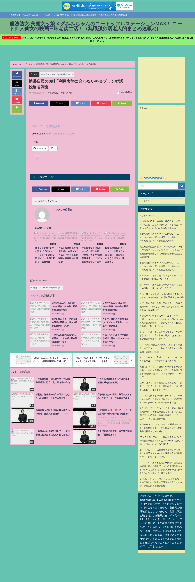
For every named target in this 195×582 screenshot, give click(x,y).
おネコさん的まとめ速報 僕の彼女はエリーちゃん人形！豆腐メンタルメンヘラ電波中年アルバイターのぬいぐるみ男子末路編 (161, 224)
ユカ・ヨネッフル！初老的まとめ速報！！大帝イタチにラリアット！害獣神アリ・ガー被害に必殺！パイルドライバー (161, 386)
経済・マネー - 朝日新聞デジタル (58, 74)
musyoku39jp (126, 92)
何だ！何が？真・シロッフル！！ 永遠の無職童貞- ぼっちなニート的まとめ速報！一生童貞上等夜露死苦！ (161, 306)
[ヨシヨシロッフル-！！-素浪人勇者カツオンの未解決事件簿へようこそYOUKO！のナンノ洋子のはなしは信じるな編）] (161, 440)
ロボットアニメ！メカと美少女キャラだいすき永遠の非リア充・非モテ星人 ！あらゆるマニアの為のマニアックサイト (161, 335)
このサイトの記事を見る (46, 126)
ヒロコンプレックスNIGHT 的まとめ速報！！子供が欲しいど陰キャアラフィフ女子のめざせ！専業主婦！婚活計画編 (161, 482)
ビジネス (34, 74)
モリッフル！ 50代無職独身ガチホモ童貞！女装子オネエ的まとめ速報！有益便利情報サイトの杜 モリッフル (161, 453)
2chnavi (144, 108)
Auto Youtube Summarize (59, 133)
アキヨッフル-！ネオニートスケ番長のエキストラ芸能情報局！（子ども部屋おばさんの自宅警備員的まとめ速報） (161, 427)
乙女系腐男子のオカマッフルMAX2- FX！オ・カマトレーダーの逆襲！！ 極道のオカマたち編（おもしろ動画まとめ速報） (161, 237)
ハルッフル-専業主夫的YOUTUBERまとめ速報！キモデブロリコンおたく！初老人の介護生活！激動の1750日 (161, 348)
